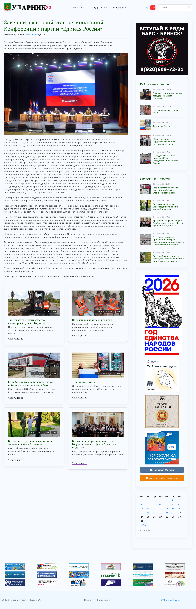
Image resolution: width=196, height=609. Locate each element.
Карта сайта (103, 600)
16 (179, 508)
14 (167, 508)
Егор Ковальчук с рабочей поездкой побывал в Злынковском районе (30, 383)
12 (154, 508)
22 (173, 512)
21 (167, 512)
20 (160, 512)
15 (173, 508)
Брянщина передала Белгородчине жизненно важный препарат (30, 442)
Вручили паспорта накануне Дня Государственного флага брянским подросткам (94, 444)
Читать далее (15, 338)
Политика (32, 34)
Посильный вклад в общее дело (92, 320)
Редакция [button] (118, 7)
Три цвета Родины (83, 382)
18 (148, 512)
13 (160, 508)
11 (148, 508)
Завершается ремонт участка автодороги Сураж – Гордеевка (27, 321)
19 (154, 512)
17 (142, 512)
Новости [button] (77, 7)
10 (142, 508)
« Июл (144, 525)
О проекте (89, 600)
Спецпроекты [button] (97, 7)
